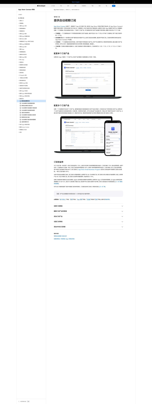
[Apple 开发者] (41, 6)
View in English (75, 2)
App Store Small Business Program (89, 169)
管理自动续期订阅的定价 (60, 236)
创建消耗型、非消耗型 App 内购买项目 (64, 238)
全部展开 (20, 14)
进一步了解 (102, 186)
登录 (114, 5)
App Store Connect (59, 9)
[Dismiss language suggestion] (114, 2)
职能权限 (107, 199)
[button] (106, 6)
